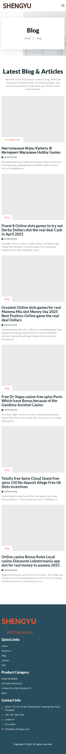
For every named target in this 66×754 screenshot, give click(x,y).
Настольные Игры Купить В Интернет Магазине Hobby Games (31, 150)
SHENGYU (17, 5)
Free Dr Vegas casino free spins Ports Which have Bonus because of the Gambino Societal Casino (32, 400)
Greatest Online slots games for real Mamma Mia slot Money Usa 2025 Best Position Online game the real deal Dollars (31, 313)
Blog (7, 217)
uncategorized (12, 139)
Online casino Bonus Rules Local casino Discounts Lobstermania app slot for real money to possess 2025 (31, 560)
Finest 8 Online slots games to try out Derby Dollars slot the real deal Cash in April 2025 (32, 229)
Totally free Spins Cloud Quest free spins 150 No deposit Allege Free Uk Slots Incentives (31, 482)
